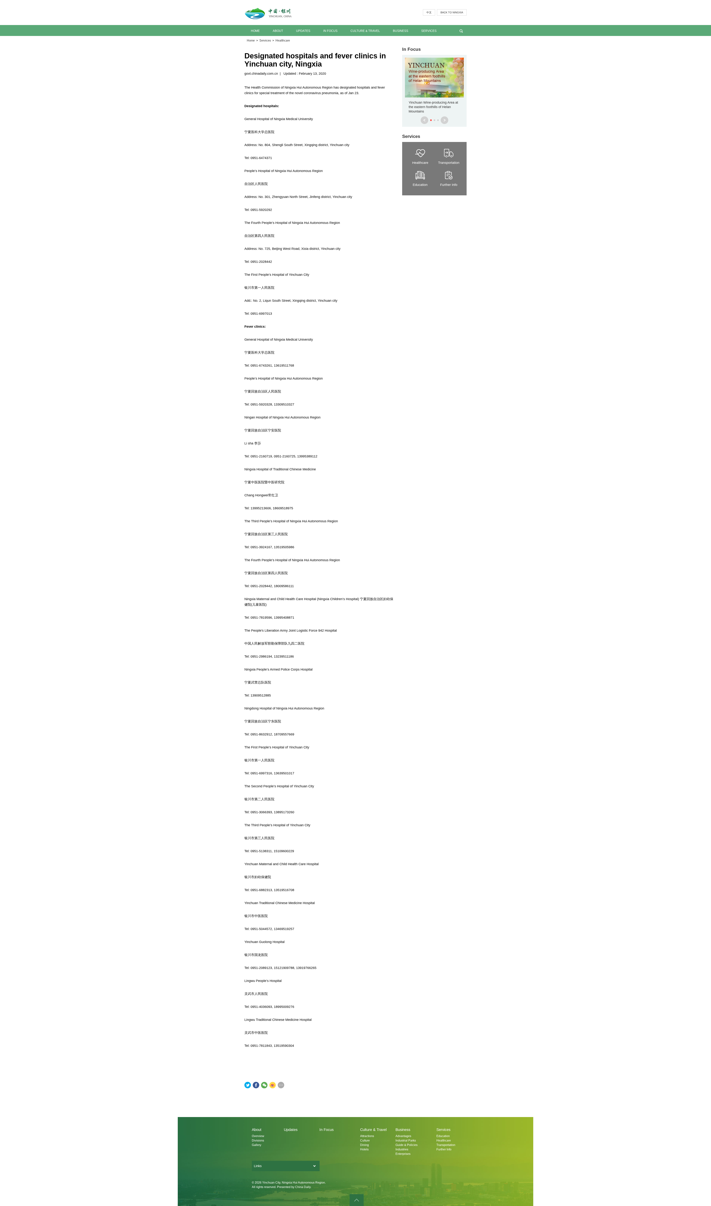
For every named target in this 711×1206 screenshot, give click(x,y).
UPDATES (303, 30)
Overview (258, 1136)
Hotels (364, 1149)
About (256, 1130)
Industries (401, 1149)
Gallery (256, 1145)
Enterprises (402, 1153)
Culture (365, 1140)
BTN (461, 30)
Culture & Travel (373, 1130)
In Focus (411, 49)
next (444, 120)
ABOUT (278, 30)
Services (265, 40)
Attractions (367, 1136)
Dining (364, 1145)
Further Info (443, 1149)
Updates (291, 1130)
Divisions (258, 1140)
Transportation (445, 1145)
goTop (357, 1200)
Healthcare (283, 40)
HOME (255, 30)
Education (443, 1136)
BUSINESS (400, 30)
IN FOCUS (330, 30)
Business (402, 1130)
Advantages (403, 1136)
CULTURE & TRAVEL (365, 30)
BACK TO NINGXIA (451, 12)
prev (424, 120)
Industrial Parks (405, 1140)
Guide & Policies (406, 1145)
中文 (429, 12)
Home (251, 40)
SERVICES (429, 30)
